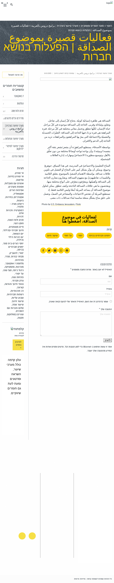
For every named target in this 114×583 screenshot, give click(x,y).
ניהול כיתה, (18, 270)
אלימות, (20, 180)
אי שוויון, (19, 173)
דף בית (32, 464)
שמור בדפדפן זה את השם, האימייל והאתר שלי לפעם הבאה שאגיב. (78, 301)
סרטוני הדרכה (13, 156)
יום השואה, (18, 233)
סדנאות (32, 513)
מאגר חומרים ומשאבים (92, 25)
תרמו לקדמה (13, 464)
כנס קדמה (31, 471)
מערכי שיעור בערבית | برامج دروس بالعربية (54, 25)
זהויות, (20, 216)
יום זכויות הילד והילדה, (16, 238)
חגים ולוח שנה (13, 111)
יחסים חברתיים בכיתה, (16, 248)
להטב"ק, (13, 253)
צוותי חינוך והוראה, (14, 284)
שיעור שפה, (18, 304)
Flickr (78, 204)
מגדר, (7, 256)
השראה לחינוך (12, 478)
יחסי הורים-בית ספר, (13, 243)
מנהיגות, (19, 266)
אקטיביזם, (18, 197)
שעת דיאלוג (14, 471)
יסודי (80, 235)
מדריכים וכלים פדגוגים (13, 118)
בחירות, (9, 197)
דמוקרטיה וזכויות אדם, (15, 212)
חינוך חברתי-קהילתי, (13, 230)
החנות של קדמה (31, 487)
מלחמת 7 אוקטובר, (14, 263)
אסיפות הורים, (16, 190)
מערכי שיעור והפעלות (13, 138)
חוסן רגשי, (18, 223)
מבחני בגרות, (17, 256)
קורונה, (20, 287)
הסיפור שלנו (30, 499)
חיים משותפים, (16, 226)
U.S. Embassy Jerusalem (63, 204)
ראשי (109, 25)
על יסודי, (19, 273)
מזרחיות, (19, 260)
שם (110, 276)
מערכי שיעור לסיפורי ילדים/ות (13, 148)
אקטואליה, (18, 193)
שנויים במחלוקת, (15, 314)
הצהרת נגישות (29, 524)
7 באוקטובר (13, 96)
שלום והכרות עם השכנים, (15, 309)
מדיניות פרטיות (79, 579)
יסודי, (21, 253)
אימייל (109, 289)
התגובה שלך (105, 309)
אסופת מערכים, (16, 186)
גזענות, (20, 200)
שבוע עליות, (17, 297)
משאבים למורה (28, 478)
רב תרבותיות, (17, 290)
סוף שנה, (7, 270)
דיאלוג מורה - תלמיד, (17, 205)
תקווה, (20, 317)
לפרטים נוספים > (18, 345)
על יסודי (68, 235)
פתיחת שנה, (17, 277)
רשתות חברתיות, (15, 294)
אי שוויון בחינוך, (15, 176)
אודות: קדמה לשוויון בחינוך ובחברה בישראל (12, 503)
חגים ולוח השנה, (15, 219)
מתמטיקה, (9, 266)
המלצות (13, 103)
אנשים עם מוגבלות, (14, 183)
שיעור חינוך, (17, 301)
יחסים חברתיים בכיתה (99, 235)
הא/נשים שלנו (13, 492)
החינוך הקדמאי (12, 485)
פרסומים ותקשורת (15, 515)
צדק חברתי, (18, 280)
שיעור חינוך (52, 235)
